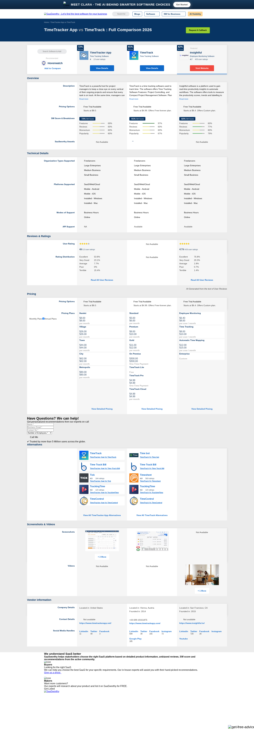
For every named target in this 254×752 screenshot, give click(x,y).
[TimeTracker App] (83, 55)
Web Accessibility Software (131, 721)
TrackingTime (97, 486)
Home (46, 22)
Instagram (167, 631)
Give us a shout (52, 672)
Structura (83, 710)
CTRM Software (126, 710)
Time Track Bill (98, 464)
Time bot (145, 453)
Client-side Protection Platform (133, 716)
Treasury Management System (133, 726)
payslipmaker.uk (86, 713)
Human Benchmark (88, 721)
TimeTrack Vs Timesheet (150, 481)
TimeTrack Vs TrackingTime (151, 493)
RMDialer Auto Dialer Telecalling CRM (96, 718)
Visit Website (202, 68)
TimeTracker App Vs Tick (100, 481)
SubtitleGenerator (87, 723)
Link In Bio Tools (126, 718)
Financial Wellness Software (132, 729)
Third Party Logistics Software (133, 708)
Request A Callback (198, 30)
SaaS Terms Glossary (54, 723)
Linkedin (83, 631)
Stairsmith (83, 705)
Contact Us (49, 726)
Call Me (34, 437)
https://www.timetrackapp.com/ (144, 623)
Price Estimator (51, 710)
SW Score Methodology (55, 721)
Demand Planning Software (131, 705)
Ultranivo (83, 716)
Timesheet (146, 475)
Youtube (183, 639)
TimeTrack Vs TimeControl (151, 503)
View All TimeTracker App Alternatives (102, 515)
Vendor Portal (50, 713)
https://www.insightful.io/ (192, 623)
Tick (92, 475)
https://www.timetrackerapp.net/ (95, 623)
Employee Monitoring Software (202, 56)
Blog (46, 718)
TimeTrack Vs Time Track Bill (152, 468)
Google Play (135, 639)
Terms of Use (72, 708)
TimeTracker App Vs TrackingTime (104, 493)
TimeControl (97, 499)
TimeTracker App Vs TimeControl (104, 503)
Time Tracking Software (99, 56)
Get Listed (50, 688)
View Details (102, 68)
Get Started (182, 4)
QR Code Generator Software (132, 713)
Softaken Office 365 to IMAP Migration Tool (99, 729)
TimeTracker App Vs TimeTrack (103, 457)
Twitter (93, 631)
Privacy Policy (72, 705)
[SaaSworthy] (75, 14)
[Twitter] (194, 708)
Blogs (137, 14)
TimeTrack (96, 453)
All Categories (50, 708)
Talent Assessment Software (132, 723)
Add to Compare (52, 68)
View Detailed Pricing (102, 409)
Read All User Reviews (102, 280)
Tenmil (82, 708)
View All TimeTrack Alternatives (152, 515)
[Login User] (206, 14)
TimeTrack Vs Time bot (149, 457)
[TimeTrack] (133, 55)
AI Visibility (195, 14)
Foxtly (81, 726)
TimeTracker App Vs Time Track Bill (105, 468)
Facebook (104, 631)
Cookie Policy (72, 710)
